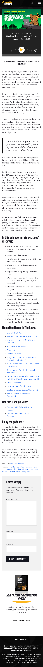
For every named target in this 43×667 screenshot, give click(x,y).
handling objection (21, 469)
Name (9, 531)
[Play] (22, 49)
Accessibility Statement (21, 650)
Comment (11, 499)
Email (9, 544)
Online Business (14, 472)
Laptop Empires (9, 3)
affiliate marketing (17, 467)
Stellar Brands (10, 648)
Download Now (21, 621)
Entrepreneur (8, 469)
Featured (13, 463)
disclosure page (30, 662)
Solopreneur (27, 472)
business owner (31, 467)
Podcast (21, 463)
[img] (13, 50)
